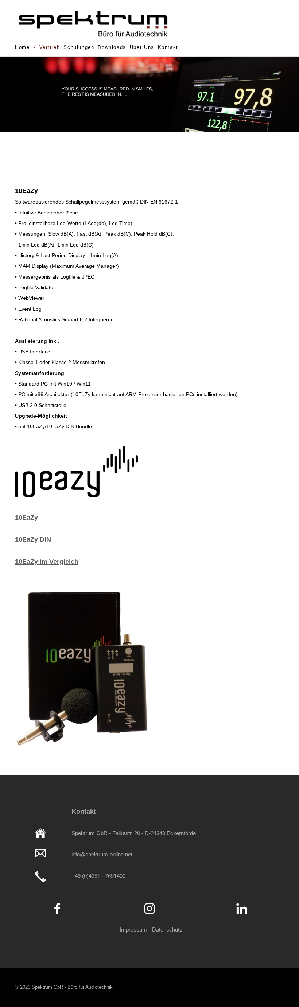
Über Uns (142, 47)
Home (22, 47)
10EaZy (26, 517)
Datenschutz (167, 930)
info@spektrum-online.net (101, 854)
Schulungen (78, 47)
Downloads (112, 47)
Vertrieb (49, 47)
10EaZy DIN (33, 539)
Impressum (133, 930)
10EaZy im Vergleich (46, 561)
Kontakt (168, 47)
